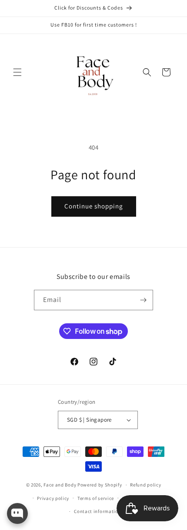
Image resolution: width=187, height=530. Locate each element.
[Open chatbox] (17, 513)
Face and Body (59, 485)
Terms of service (95, 498)
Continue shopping (93, 206)
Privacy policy (53, 498)
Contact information (97, 511)
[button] (17, 72)
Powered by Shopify (99, 485)
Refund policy (145, 485)
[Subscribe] (143, 300)
